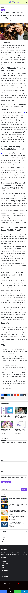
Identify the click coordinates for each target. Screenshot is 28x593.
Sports (3, 541)
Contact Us (17, 585)
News (7, 7)
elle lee (17, 316)
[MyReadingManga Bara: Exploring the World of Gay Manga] (7, 424)
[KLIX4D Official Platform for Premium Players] (4, 500)
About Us (6, 585)
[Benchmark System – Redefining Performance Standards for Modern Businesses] (4, 524)
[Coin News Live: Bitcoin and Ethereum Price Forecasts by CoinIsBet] (4, 506)
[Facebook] (2, 395)
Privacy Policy (9, 588)
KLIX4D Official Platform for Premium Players (18, 498)
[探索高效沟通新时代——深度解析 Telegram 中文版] (7, 410)
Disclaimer (22, 585)
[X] (5, 395)
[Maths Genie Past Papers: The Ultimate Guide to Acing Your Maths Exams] (21, 424)
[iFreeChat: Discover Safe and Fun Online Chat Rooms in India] (14, 2)
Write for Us (11, 585)
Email (2, 466)
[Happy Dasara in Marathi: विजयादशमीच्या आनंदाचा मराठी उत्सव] (4, 518)
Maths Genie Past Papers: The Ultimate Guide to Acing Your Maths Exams (20, 430)
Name (2, 460)
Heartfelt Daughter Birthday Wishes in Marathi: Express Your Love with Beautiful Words (17, 512)
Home (3, 7)
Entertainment (5, 537)
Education (4, 535)
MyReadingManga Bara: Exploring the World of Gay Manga (6, 430)
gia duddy (23, 112)
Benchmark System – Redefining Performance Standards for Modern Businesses (16, 524)
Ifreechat (22, 583)
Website (2, 471)
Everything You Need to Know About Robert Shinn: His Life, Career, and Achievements (20, 416)
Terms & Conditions (17, 588)
